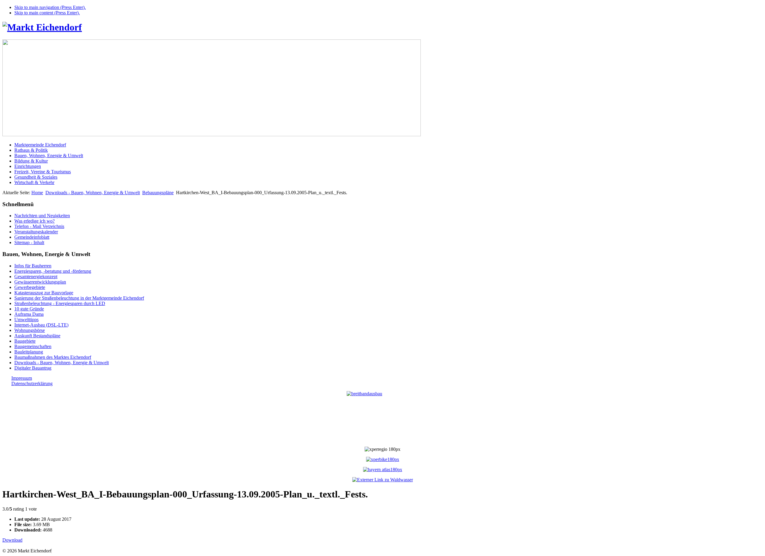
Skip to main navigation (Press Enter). (50, 7)
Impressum (21, 378)
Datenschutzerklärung (32, 383)
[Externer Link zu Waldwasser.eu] (382, 479)
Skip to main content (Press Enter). (47, 12)
